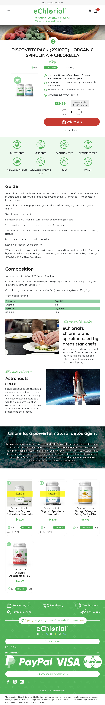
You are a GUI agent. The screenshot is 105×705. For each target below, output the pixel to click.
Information (52, 652)
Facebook (8, 682)
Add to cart (72, 121)
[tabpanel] (24, 90)
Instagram (21, 682)
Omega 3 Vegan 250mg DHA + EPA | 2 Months (85, 514)
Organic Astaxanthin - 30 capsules (19, 576)
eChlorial (52, 647)
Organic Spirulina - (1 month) (52, 513)
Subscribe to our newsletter (52, 674)
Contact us (52, 641)
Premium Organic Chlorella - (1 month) (20, 513)
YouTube (15, 682)
